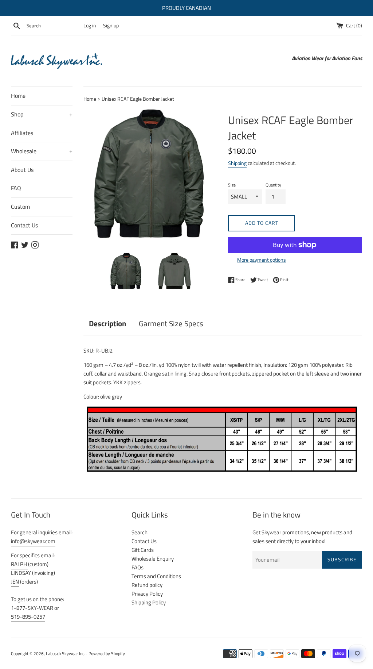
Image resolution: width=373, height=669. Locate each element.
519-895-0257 (28, 616)
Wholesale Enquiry (152, 558)
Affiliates (22, 132)
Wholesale (41, 151)
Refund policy (146, 585)
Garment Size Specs (171, 323)
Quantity (273, 184)
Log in (89, 25)
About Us (22, 169)
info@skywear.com (33, 541)
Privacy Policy (147, 593)
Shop (41, 114)
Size (232, 184)
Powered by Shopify (107, 653)
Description (107, 323)
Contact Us (24, 225)
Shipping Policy (148, 602)
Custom (20, 206)
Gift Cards (142, 550)
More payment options (261, 260)
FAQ (16, 188)
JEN (15, 581)
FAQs (137, 567)
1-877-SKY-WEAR (32, 608)
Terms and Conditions (156, 576)
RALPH (19, 564)
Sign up (111, 25)
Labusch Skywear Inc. (66, 653)
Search (139, 532)
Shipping (237, 163)
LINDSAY (21, 573)
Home (18, 95)
